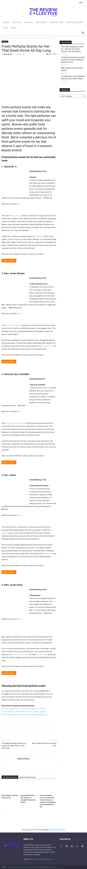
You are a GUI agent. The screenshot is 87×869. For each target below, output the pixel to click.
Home (3, 38)
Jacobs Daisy (42, 654)
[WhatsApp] (14, 59)
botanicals (38, 236)
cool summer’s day (20, 654)
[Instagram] (66, 846)
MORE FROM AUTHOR (27, 777)
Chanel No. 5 (15, 216)
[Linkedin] (19, 59)
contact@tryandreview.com (42, 859)
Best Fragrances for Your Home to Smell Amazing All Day (24, 714)
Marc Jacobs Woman (13, 325)
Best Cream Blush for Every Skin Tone (44, 744)
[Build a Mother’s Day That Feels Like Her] (10, 787)
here (19, 204)
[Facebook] (4, 59)
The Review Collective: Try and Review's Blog (21, 867)
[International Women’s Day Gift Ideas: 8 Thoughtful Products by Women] (29, 787)
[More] (24, 59)
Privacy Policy (53, 867)
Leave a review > (9, 261)
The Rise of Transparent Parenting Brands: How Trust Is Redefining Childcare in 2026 (73, 59)
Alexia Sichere (8, 54)
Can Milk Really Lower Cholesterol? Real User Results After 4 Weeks (73, 77)
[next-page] (6, 811)
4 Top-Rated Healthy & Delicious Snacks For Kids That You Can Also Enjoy (14, 745)
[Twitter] (9, 59)
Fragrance (11, 38)
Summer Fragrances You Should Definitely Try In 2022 (23, 709)
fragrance (48, 554)
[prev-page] (3, 811)
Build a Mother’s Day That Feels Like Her (72, 69)
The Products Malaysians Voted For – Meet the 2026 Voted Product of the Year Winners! (72, 49)
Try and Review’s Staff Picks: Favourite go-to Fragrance (24, 711)
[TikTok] (77, 846)
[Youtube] (82, 846)
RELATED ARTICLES (10, 777)
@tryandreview (57, 830)
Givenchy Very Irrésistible (15, 423)
